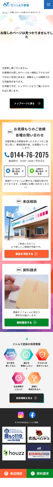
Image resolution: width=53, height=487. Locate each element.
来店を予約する (24, 254)
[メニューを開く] (48, 4)
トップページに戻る (24, 103)
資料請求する (24, 322)
